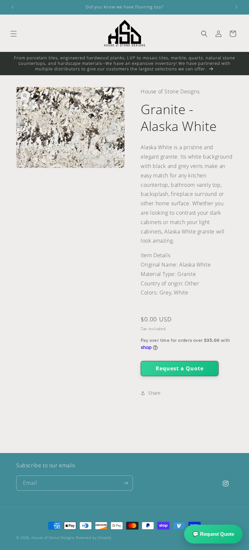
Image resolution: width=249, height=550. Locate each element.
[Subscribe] (125, 483)
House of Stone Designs (53, 537)
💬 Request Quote (213, 534)
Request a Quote (180, 368)
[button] (13, 34)
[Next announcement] (236, 7)
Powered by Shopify (94, 537)
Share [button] (154, 393)
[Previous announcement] (13, 7)
